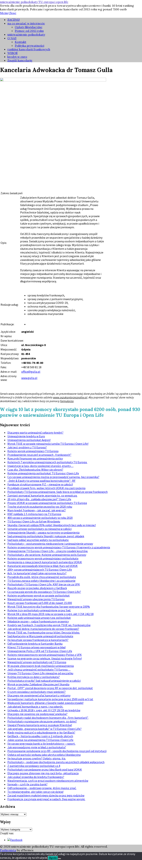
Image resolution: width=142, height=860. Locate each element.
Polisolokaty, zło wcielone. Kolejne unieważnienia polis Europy (46, 555)
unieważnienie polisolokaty (26, 34)
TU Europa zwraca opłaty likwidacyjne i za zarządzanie (41, 580)
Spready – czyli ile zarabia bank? (27, 784)
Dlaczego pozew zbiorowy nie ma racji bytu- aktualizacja (43, 773)
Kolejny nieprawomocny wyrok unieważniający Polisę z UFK (44, 655)
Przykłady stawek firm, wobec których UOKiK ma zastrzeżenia (46, 488)
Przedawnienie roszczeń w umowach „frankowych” (39, 455)
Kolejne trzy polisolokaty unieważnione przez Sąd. (39, 610)
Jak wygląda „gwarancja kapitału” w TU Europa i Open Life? (44, 729)
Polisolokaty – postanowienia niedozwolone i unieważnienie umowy (50, 543)
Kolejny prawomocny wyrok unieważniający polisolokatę (42, 558)
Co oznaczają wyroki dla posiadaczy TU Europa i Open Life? (44, 592)
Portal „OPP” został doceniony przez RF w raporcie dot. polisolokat (50, 688)
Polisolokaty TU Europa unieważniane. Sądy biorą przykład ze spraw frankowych (57, 492)
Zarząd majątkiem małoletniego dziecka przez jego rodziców (45, 795)
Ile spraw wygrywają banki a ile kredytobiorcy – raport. (41, 743)
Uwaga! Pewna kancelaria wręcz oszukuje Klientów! (39, 725)
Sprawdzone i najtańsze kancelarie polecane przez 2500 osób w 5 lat (50, 699)
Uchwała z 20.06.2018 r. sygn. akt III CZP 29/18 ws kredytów (43, 710)
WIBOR (12, 53)
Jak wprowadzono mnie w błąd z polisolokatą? (36, 747)
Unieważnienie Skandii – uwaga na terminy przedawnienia (43, 532)
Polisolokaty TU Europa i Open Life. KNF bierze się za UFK (43, 584)
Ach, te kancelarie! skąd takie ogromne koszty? (37, 573)
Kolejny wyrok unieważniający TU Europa (32, 451)
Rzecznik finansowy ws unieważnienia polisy (35, 458)
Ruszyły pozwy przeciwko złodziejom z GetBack (37, 588)
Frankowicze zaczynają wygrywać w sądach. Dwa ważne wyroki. (46, 799)
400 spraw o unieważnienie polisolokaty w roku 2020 (40, 518)
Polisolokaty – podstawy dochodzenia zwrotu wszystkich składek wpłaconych (55, 762)
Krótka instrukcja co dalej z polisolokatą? (33, 677)
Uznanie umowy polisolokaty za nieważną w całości (39, 529)
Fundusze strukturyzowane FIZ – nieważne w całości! (40, 484)
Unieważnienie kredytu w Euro (26, 436)
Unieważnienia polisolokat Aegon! (28, 440)
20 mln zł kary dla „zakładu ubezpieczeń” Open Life (39, 499)
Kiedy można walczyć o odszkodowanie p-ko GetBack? (41, 732)
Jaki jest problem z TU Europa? (27, 447)
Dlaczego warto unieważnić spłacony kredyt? (35, 432)
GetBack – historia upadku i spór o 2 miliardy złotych (40, 736)
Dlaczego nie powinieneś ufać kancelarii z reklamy (38, 695)
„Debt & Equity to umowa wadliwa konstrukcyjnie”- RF (41, 480)
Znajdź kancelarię (19, 60)
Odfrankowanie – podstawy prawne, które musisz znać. (41, 788)
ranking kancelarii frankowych (28, 49)
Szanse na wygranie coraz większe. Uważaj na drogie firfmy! (44, 658)
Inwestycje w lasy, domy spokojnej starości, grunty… (40, 466)
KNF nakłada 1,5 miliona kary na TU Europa (34, 514)
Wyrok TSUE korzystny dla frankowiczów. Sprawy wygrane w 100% (48, 606)
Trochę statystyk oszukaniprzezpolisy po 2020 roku (39, 506)
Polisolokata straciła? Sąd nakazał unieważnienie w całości (44, 680)
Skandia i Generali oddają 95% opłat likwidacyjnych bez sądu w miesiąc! (51, 525)
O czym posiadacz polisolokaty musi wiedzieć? (36, 692)
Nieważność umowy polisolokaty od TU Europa (36, 662)
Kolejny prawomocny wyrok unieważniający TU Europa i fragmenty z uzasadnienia (58, 547)
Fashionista (8, 850)
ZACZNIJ (13, 19)
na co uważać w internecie (26, 23)
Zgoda (53, 857)
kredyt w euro (17, 57)
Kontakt (20, 42)
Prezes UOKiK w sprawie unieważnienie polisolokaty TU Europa (47, 503)
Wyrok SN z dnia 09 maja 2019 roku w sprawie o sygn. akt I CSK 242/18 (50, 614)
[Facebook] (14, 840)
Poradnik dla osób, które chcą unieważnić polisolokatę (41, 577)
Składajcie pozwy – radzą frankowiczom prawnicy (38, 621)
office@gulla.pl (30, 371)
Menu (4, 13)
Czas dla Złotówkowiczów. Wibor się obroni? (35, 469)
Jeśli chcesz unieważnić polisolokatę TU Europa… (38, 669)
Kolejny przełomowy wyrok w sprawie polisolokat (38, 595)
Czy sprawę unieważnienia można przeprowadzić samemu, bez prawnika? (53, 477)
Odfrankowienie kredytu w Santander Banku (34, 643)
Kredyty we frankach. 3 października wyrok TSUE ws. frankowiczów (48, 625)
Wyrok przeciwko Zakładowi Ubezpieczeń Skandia (38, 684)
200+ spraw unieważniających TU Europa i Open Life (39, 569)
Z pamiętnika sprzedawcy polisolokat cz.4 (33, 766)
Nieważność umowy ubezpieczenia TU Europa (36, 599)
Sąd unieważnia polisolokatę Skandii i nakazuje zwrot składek (45, 536)
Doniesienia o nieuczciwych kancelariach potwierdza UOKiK (44, 562)
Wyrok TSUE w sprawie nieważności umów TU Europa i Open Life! (47, 443)
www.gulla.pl (29, 378)
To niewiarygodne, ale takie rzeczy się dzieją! (35, 792)
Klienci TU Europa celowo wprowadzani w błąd (36, 647)
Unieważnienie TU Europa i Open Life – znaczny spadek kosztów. (47, 551)
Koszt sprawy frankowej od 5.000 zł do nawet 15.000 (39, 603)
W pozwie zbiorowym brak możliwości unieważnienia (40, 666)
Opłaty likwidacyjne (28, 27)
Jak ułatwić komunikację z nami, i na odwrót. (35, 706)
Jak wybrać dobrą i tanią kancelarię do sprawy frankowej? (43, 629)
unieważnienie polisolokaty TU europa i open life (34, 2)
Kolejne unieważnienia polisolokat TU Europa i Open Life (43, 473)
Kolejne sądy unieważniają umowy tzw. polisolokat (39, 617)
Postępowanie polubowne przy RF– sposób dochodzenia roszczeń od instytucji (56, 751)
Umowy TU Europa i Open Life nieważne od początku (40, 673)
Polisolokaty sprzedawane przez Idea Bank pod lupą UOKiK (44, 769)
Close (12, 13)
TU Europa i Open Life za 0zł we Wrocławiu (33, 521)
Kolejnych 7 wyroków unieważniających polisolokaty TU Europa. (47, 462)
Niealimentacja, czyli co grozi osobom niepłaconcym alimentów (47, 780)
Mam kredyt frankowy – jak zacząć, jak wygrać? (36, 510)
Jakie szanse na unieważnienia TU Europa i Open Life (40, 740)
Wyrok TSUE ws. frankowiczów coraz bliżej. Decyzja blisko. (43, 632)
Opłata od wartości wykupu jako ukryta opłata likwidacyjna (44, 755)
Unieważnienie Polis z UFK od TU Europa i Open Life (39, 651)
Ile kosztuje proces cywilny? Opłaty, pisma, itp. (36, 758)
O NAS (11, 38)
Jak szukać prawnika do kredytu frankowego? (35, 777)
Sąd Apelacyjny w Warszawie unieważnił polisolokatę (40, 636)
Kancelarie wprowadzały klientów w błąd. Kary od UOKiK (42, 566)
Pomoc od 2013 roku (29, 31)
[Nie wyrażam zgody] (59, 858)
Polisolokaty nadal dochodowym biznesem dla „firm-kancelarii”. (47, 717)
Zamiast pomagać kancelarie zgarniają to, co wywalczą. (42, 495)
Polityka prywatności (29, 45)
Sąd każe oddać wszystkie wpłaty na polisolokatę (38, 540)
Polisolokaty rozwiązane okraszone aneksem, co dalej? (42, 721)
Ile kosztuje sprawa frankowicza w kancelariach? (37, 640)
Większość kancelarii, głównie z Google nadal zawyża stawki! (45, 703)
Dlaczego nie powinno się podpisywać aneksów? (37, 714)
